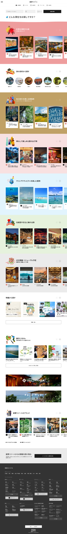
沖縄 (36, 473)
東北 (9, 473)
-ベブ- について (13, 514)
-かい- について (27, 498)
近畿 (25, 473)
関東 (12, 473)
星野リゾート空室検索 (33, 526)
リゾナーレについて (42, 493)
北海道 (6, 473)
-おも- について (57, 499)
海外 (40, 473)
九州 (33, 473)
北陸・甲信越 (17, 473)
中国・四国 (29, 473)
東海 (22, 473)
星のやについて (13, 497)
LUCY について (27, 509)
